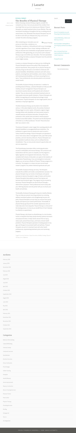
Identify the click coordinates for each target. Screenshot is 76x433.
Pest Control (6, 397)
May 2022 (5, 305)
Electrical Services (7, 359)
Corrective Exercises (24, 235)
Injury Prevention (33, 235)
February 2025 (6, 271)
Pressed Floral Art (58, 59)
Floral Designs (6, 367)
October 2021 (6, 325)
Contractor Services (8, 351)
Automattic (54, 430)
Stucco (5, 417)
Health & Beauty (7, 378)
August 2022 (6, 298)
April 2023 (5, 286)
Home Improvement (8, 382)
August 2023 (6, 278)
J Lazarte (38, 5)
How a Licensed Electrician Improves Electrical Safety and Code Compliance (61, 53)
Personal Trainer (7, 394)
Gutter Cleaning (7, 370)
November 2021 (7, 321)
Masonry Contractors (8, 386)
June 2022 (5, 302)
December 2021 (7, 317)
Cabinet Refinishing (7, 343)
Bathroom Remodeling (8, 340)
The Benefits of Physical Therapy (31, 21)
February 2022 (6, 313)
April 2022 (5, 309)
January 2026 (6, 263)
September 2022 (7, 294)
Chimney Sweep (7, 347)
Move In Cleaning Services (9, 390)
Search (56, 18)
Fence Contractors (7, 363)
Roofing (5, 409)
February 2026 (6, 259)
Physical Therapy (21, 18)
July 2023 (5, 282)
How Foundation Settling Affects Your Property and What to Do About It (63, 45)
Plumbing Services (7, 405)
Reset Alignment (24, 237)
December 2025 (7, 267)
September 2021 (7, 329)
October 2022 (6, 290)
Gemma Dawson (9, 25)
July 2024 (5, 275)
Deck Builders (6, 355)
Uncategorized (6, 420)
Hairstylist (5, 374)
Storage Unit (6, 413)
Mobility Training (42, 235)
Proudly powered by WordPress (28, 430)
